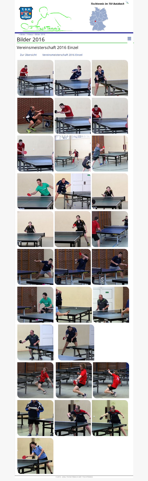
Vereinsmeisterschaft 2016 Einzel (62, 55)
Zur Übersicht (28, 55)
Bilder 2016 (40, 34)
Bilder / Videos (26, 34)
